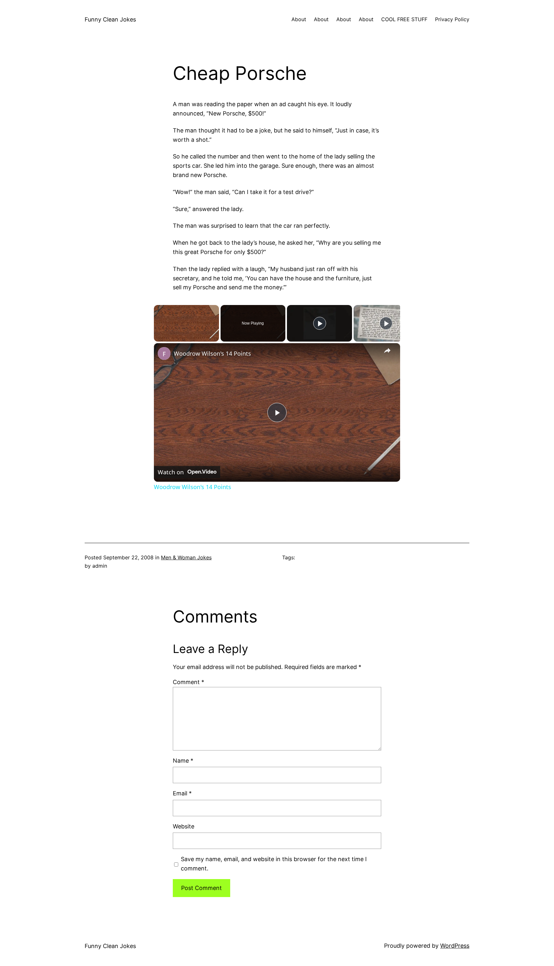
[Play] (319, 323)
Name (183, 760)
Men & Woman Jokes (186, 557)
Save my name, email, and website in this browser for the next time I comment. (274, 864)
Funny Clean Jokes (110, 19)
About (298, 19)
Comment (188, 682)
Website (183, 826)
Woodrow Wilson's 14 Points (212, 353)
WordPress (454, 945)
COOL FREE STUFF (404, 19)
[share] (387, 351)
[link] (164, 353)
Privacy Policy (452, 19)
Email (182, 793)
